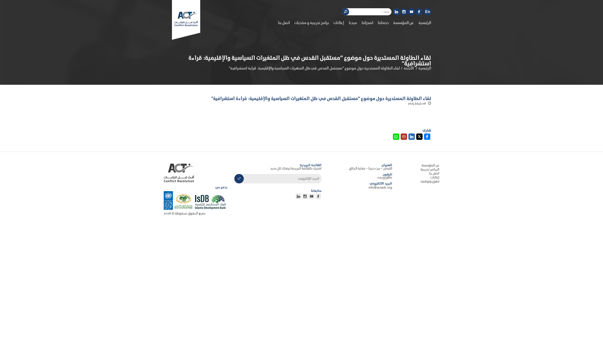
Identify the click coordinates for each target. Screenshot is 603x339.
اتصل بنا (284, 23)
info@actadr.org (380, 187)
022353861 (384, 177)
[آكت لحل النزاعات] (186, 19)
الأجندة (409, 68)
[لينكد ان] (396, 11)
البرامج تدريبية (429, 169)
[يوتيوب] (411, 11)
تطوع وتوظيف (429, 181)
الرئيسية (425, 23)
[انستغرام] (403, 11)
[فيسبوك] (419, 11)
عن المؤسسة (430, 165)
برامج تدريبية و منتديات (311, 23)
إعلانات (339, 23)
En (427, 12)
